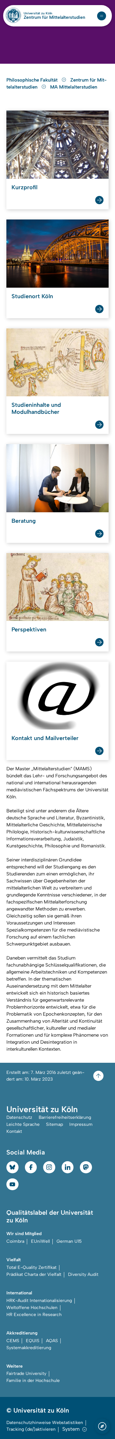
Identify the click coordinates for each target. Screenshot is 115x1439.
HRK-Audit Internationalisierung (39, 1300)
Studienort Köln (32, 296)
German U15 (69, 1241)
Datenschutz (19, 1117)
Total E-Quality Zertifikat (31, 1267)
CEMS (12, 1340)
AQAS (52, 1340)
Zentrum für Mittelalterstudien (54, 17)
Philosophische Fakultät (32, 80)
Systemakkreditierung (28, 1347)
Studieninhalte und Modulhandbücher (36, 408)
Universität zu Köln (49, 13)
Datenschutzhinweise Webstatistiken (44, 1422)
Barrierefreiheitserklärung (65, 1117)
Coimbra (15, 1241)
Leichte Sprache (23, 1124)
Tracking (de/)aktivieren (31, 1429)
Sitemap (54, 1124)
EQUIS (32, 1340)
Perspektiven (29, 629)
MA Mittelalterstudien (73, 87)
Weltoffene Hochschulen (31, 1307)
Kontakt (14, 1131)
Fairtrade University (26, 1373)
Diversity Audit (83, 1274)
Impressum (81, 1124)
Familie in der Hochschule (33, 1380)
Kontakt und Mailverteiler (45, 738)
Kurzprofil (24, 187)
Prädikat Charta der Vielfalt (33, 1274)
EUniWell (40, 1241)
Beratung (24, 520)
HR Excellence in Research (34, 1314)
